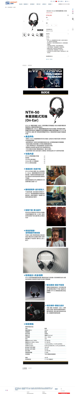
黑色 (47, 19)
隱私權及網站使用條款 (30, 393)
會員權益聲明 (44, 393)
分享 (48, 59)
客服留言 (43, 392)
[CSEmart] (11, 3)
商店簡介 (28, 392)
